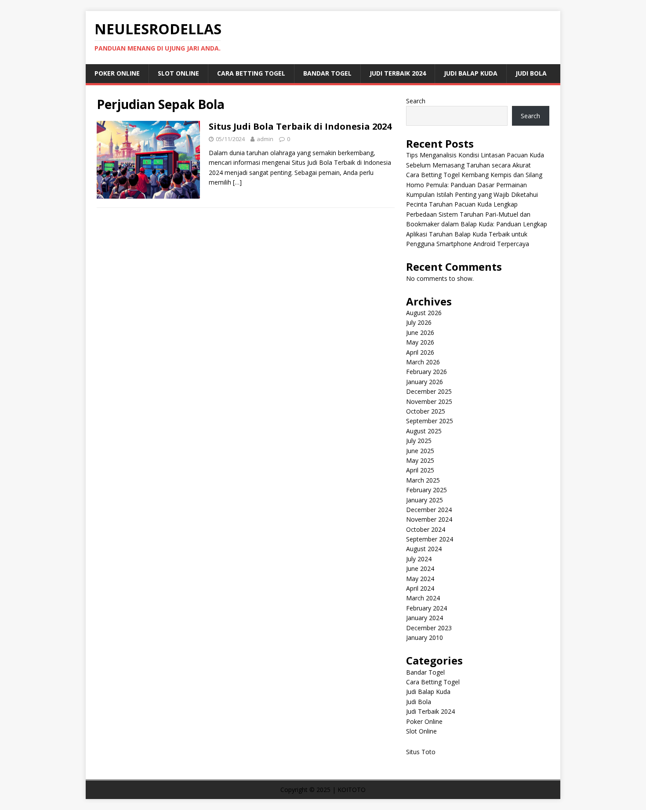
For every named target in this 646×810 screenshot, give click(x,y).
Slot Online (178, 73)
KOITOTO (352, 789)
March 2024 (423, 598)
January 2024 (424, 618)
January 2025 (424, 500)
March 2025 (423, 480)
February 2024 (426, 608)
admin (265, 139)
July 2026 (419, 322)
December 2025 (429, 391)
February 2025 (426, 490)
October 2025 (425, 411)
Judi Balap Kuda (470, 73)
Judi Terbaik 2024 (398, 73)
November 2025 (429, 401)
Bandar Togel (327, 73)
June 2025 (420, 451)
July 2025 (419, 440)
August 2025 (424, 431)
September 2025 (429, 421)
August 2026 (424, 313)
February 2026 (426, 371)
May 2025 (420, 460)
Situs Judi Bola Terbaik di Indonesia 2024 (300, 126)
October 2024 (425, 529)
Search (415, 101)
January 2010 (424, 637)
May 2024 (420, 578)
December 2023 (429, 628)
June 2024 (420, 568)
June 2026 (420, 332)
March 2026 (423, 362)
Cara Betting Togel (251, 73)
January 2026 (424, 382)
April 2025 (420, 470)
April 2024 (420, 588)
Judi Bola (531, 73)
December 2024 (429, 509)
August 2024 (424, 549)
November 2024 (429, 519)
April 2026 (420, 352)
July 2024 (419, 559)
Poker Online (117, 73)
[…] (237, 182)
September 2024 (429, 539)
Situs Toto (421, 752)
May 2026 (420, 342)
